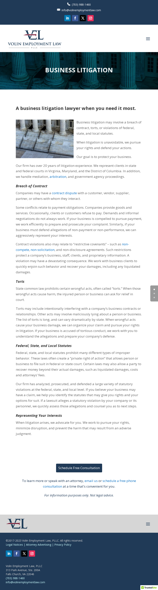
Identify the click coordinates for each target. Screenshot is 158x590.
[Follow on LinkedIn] (67, 18)
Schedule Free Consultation (79, 468)
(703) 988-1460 (81, 4)
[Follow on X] (83, 18)
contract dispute (64, 193)
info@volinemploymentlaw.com (81, 10)
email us (91, 481)
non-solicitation (43, 249)
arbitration (58, 176)
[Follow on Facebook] (75, 18)
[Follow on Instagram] (90, 18)
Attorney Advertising (38, 544)
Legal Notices (14, 544)
